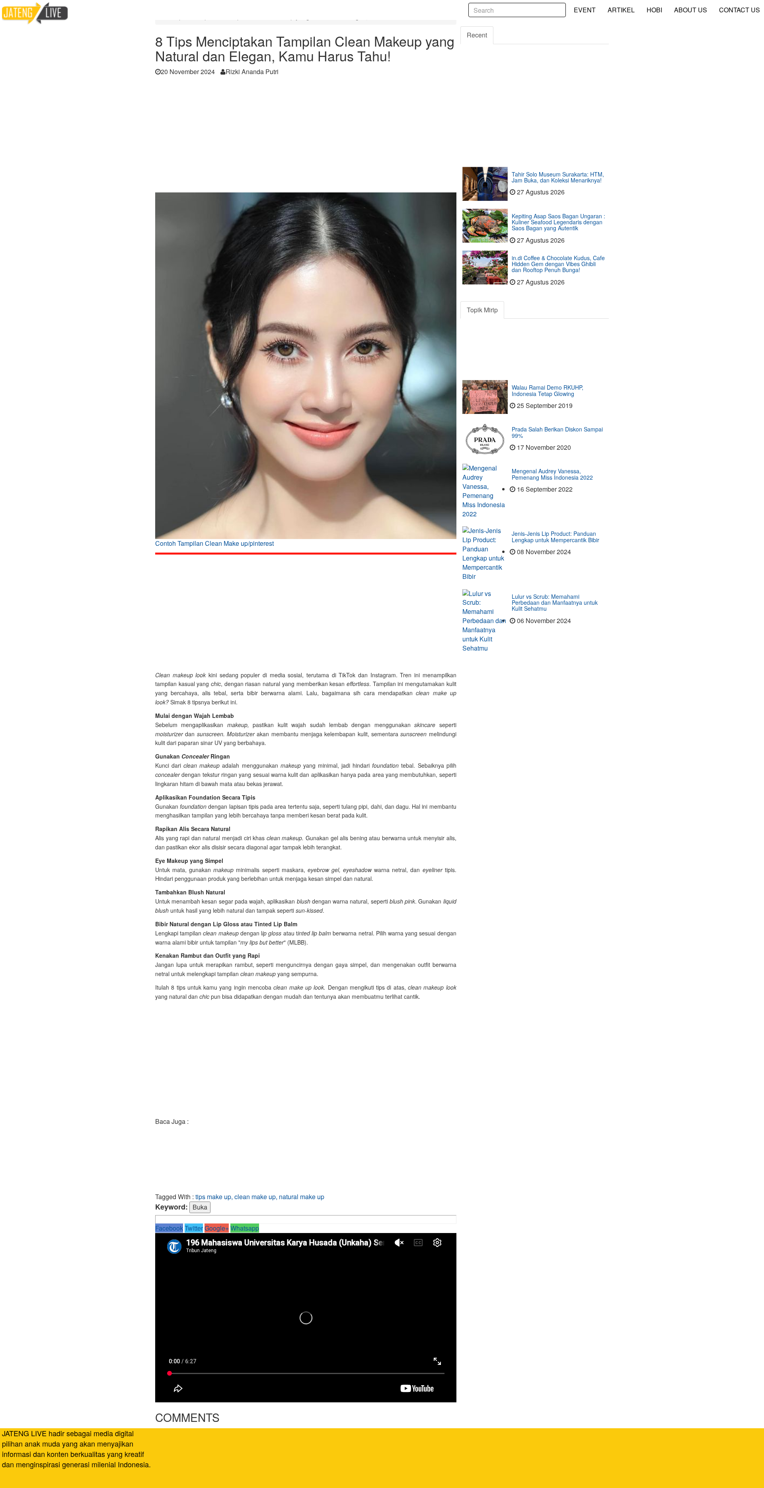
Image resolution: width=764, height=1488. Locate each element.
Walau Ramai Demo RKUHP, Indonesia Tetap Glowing (547, 390)
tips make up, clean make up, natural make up (259, 1196)
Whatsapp (244, 1228)
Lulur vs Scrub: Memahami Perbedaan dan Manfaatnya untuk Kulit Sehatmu (555, 602)
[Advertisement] (305, 136)
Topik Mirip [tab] (482, 309)
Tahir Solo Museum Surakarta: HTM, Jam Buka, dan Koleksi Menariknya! (558, 177)
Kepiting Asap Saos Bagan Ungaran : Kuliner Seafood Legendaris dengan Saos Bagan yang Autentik (558, 222)
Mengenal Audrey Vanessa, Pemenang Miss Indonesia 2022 (552, 474)
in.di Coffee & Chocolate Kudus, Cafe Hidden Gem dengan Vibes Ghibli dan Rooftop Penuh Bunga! (558, 264)
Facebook (169, 1228)
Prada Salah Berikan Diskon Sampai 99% (557, 432)
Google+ (217, 1228)
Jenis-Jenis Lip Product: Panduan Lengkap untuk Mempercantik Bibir (555, 536)
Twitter (194, 1228)
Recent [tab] (477, 34)
